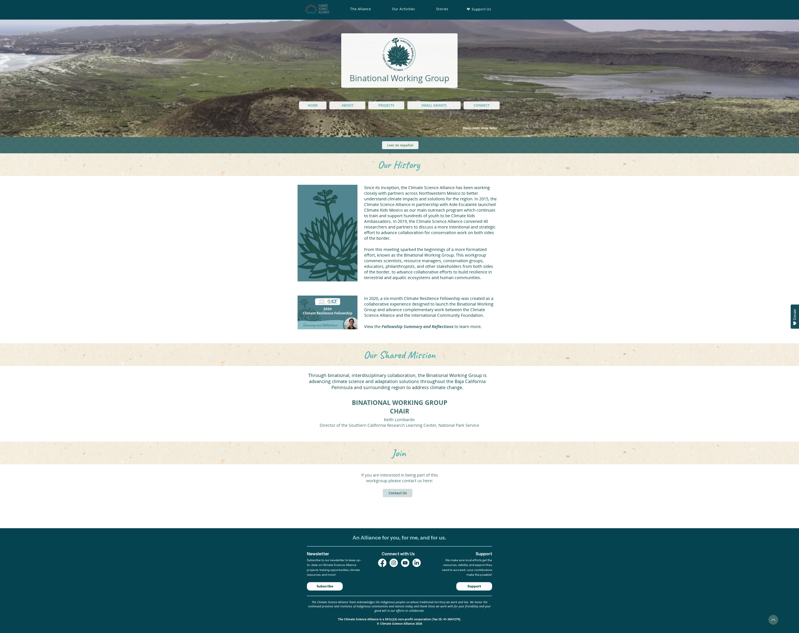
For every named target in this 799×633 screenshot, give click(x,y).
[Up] (773, 620)
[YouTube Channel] (405, 563)
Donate (795, 314)
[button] (361, 9)
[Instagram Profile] (394, 563)
